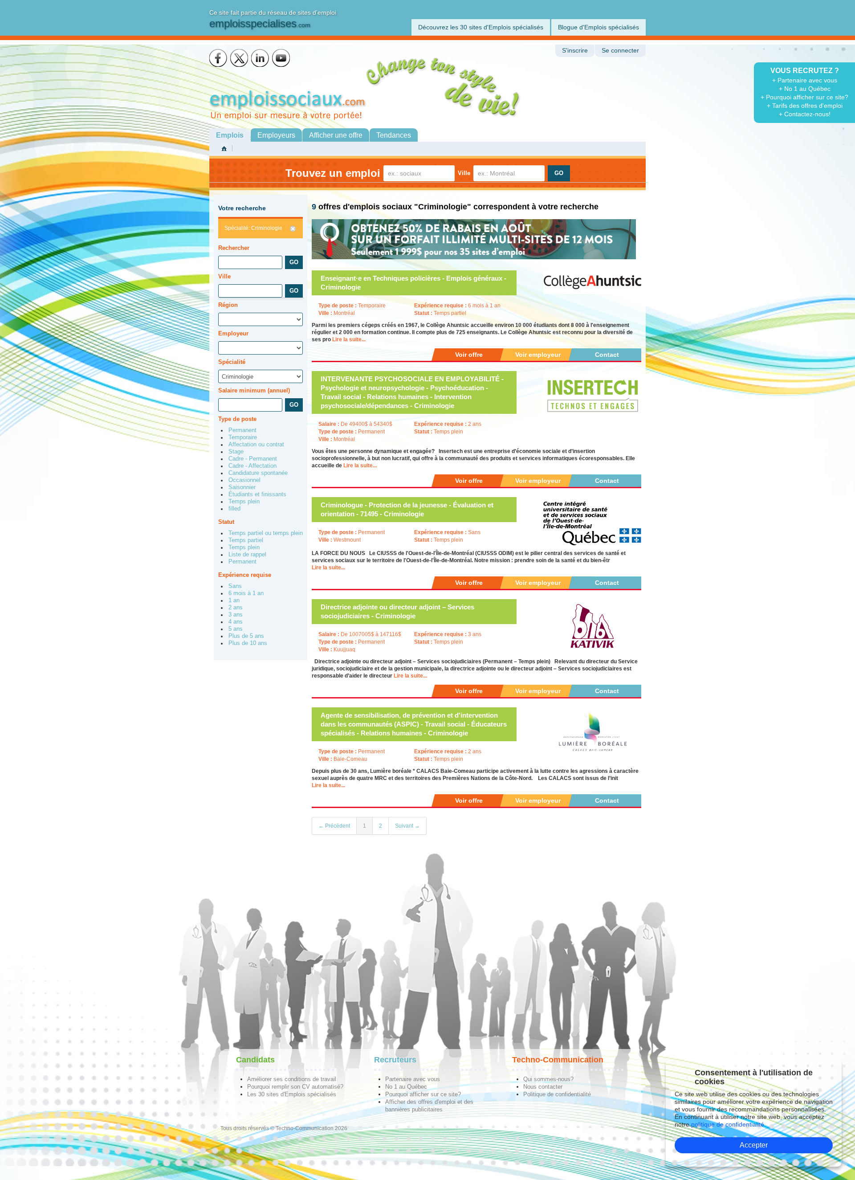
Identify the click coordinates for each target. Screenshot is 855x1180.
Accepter (754, 1145)
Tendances (393, 135)
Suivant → (407, 826)
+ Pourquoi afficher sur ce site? (804, 97)
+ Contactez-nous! (805, 114)
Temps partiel (245, 540)
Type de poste (237, 419)
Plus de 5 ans (246, 636)
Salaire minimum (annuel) (254, 390)
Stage (236, 452)
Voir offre (469, 354)
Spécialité (231, 362)
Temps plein (244, 501)
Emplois (230, 135)
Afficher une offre (335, 135)
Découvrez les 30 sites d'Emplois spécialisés (480, 27)
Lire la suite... (349, 339)
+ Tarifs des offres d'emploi (805, 105)
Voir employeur (538, 354)
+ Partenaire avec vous (804, 80)
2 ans (235, 607)
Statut (226, 522)
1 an (234, 600)
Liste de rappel (247, 554)
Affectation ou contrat (256, 444)
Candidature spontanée (258, 473)
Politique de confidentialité (557, 1094)
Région (228, 305)
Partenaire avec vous (412, 1079)
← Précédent (334, 826)
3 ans (235, 615)
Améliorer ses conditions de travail (291, 1079)
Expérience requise (244, 575)
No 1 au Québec (406, 1086)
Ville (464, 173)
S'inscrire (575, 50)
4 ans (235, 622)
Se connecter (620, 50)
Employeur (233, 333)
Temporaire (242, 437)
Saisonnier (242, 487)
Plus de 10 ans (247, 643)
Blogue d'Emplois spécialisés (598, 27)
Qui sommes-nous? (548, 1079)
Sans (235, 586)
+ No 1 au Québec (805, 88)
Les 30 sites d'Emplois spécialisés (291, 1094)
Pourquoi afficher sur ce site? (423, 1094)
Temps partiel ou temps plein (265, 533)
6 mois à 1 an (246, 593)
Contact (607, 354)
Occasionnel (244, 480)
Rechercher (233, 248)
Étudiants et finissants (257, 494)
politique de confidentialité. (728, 1124)
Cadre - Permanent (252, 459)
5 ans (235, 629)
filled (234, 509)
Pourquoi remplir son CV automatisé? (295, 1086)
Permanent (242, 430)
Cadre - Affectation (252, 466)
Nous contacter (542, 1086)
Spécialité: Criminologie (253, 228)
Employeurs (276, 135)
